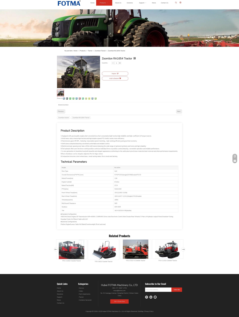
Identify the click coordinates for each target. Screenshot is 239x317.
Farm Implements (84, 294)
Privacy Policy (149, 311)
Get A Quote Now (119, 301)
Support (59, 297)
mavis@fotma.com (119, 291)
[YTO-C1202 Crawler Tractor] (167, 249)
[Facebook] (146, 297)
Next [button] (183, 249)
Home (59, 288)
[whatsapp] (155, 297)
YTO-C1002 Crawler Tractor (71, 261)
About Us (60, 291)
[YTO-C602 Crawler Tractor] (103, 250)
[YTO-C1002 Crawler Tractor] (71, 249)
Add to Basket (114, 78)
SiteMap (140, 311)
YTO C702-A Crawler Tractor (135, 261)
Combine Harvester (85, 300)
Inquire (114, 74)
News (59, 300)
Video (81, 291)
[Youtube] (150, 297)
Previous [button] (56, 249)
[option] (71, 250)
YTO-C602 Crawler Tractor (103, 262)
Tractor (81, 297)
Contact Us (60, 303)
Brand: (60, 105)
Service (81, 288)
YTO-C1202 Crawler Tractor (167, 261)
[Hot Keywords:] (176, 2)
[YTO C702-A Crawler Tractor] (135, 249)
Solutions (60, 294)
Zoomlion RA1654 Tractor (81, 118)
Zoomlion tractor (63, 118)
